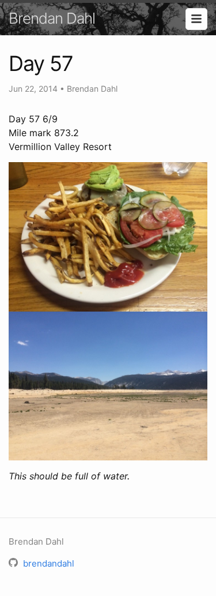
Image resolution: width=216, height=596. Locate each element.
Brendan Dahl (52, 18)
